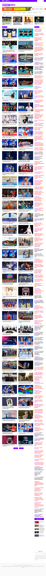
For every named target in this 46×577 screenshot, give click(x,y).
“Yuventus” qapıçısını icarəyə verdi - (39, 58)
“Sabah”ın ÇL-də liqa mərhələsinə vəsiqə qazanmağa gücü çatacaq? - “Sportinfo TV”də (38, 82)
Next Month (45, 551)
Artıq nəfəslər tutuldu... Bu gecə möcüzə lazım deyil (39, 76)
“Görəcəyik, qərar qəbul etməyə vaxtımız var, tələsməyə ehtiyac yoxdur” (39, 468)
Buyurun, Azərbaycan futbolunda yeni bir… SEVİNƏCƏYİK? (38, 132)
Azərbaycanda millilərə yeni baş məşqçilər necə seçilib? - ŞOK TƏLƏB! (38, 261)
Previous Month (35, 551)
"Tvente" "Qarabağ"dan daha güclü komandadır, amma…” (38, 188)
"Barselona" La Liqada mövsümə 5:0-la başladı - (39, 439)
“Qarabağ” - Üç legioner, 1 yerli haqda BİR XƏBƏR (39, 34)
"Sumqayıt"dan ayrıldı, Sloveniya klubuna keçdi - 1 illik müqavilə (38, 417)
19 (40, 557)
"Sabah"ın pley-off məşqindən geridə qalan (39, 424)
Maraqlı (19, 12)
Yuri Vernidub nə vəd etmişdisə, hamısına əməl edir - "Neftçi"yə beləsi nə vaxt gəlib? (38, 504)
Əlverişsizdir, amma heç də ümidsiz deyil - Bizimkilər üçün (39, 106)
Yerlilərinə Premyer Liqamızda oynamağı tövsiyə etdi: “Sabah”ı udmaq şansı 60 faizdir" (38, 138)
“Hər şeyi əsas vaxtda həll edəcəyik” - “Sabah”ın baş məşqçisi (39, 463)
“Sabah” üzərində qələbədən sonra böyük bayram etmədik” (39, 276)
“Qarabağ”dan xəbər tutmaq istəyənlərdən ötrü (39, 429)
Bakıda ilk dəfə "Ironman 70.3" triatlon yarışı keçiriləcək (38, 338)
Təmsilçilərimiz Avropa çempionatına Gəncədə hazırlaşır (38, 348)
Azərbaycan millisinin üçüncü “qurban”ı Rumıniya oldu (38, 392)
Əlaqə (4, 14)
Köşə (40, 12)
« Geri (16, 448)
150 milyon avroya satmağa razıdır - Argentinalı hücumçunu (39, 478)
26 (40, 558)
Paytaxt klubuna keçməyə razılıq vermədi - (38, 153)
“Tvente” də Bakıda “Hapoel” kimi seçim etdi (38, 54)
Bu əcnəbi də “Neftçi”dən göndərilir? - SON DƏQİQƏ (39, 110)
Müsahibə (24, 12)
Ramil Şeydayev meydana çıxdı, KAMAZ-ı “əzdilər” (38, 396)
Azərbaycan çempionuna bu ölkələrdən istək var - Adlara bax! (38, 240)
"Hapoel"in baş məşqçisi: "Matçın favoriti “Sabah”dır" (38, 456)
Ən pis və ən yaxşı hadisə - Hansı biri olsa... (39, 96)
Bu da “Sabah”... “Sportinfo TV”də (38, 30)
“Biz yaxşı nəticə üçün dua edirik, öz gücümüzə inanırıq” (38, 451)
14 (43, 556)
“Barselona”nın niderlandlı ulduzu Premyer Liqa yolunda (39, 250)
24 (37, 558)
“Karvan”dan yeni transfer (39, 383)
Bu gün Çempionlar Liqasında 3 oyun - (38, 72)
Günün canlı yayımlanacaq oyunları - (39, 219)
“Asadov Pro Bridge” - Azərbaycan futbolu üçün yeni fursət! (38, 148)
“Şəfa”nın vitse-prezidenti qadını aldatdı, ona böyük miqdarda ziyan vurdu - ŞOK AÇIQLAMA (38, 182)
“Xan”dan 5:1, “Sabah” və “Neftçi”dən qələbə (39, 312)
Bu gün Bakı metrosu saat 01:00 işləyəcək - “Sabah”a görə (39, 124)
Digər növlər (35, 12)
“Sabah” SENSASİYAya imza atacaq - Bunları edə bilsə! (39, 234)
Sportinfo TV (29, 12)
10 (37, 556)
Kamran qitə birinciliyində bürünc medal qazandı (38, 342)
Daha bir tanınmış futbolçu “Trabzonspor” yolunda (38, 515)
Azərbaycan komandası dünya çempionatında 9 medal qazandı (38, 364)
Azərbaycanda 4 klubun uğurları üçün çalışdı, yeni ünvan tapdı (38, 307)
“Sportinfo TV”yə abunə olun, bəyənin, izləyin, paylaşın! (38, 44)
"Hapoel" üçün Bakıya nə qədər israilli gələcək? (38, 494)
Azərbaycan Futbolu (6, 12)
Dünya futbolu (14, 12)
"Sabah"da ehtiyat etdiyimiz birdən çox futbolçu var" (38, 101)
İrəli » (21, 448)
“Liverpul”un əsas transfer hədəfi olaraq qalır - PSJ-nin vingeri (39, 215)
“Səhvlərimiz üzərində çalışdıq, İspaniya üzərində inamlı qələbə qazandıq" (39, 358)
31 (37, 559)
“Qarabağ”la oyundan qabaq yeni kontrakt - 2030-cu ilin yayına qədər (38, 387)
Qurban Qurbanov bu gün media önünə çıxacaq (38, 280)
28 (43, 558)
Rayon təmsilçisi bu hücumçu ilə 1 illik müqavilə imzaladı (39, 373)
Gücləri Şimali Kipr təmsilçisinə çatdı (38, 401)
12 (40, 556)
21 (43, 557)
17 (37, 557)
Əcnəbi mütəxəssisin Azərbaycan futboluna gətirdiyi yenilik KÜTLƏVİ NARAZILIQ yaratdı (39, 49)
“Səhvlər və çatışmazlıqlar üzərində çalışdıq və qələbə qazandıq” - (39, 328)
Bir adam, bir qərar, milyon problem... (38, 128)
